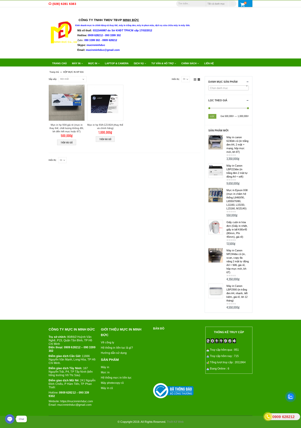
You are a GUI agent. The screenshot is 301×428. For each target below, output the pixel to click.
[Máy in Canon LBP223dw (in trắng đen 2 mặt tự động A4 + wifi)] (215, 170)
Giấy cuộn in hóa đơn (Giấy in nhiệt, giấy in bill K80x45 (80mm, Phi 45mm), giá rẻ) (237, 229)
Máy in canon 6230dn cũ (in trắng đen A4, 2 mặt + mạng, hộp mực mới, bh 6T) (237, 144)
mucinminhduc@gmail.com (74, 404)
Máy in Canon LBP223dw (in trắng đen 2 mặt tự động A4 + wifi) (237, 171)
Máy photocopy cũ (112, 382)
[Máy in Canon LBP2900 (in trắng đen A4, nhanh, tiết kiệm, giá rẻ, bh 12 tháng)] (215, 291)
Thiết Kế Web (175, 421)
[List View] (198, 79)
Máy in (105, 367)
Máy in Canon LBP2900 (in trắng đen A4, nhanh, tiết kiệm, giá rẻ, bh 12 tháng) (237, 293)
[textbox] (229, 88)
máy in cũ (72, 15)
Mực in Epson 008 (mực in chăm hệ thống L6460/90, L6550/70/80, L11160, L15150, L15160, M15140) (237, 199)
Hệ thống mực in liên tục (116, 377)
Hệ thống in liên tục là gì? (117, 347)
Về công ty (107, 342)
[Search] (232, 4)
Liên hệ (209, 63)
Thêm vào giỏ (67, 142)
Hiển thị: (176, 79)
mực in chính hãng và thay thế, (103, 25)
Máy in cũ (107, 388)
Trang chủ (59, 63)
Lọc (212, 116)
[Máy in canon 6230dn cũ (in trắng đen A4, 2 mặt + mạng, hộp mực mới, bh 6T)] (215, 142)
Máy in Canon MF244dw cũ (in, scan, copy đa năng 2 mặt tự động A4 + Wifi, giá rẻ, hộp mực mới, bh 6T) (237, 261)
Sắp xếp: (53, 79)
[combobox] (228, 87)
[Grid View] (194, 79)
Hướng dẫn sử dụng (114, 352)
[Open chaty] (9, 419)
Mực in (105, 372)
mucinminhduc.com (80, 401)
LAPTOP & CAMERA (117, 63)
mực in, (59, 15)
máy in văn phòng (95, 15)
